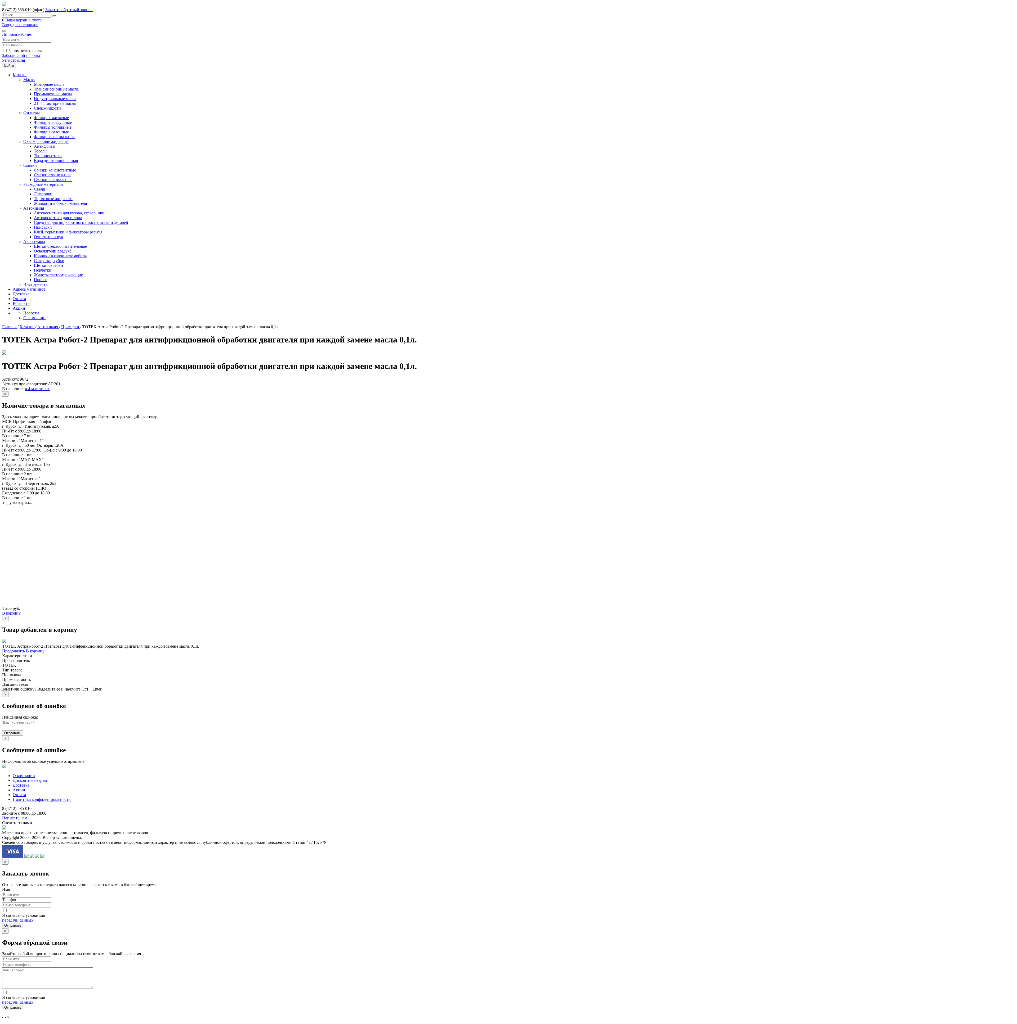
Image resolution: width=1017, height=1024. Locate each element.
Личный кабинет (17, 34)
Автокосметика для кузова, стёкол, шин (70, 213)
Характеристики (17, 655)
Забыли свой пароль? (21, 55)
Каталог (20, 75)
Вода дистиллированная (56, 160)
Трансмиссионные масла (56, 89)
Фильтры (31, 113)
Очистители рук (48, 236)
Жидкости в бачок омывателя (60, 203)
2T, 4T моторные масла (55, 103)
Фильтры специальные (54, 136)
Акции (19, 308)
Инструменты (35, 284)
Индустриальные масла (55, 98)
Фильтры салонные (51, 132)
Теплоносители (48, 156)
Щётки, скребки (48, 265)
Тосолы (40, 151)
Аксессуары (34, 241)
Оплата (19, 298)
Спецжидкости (47, 108)
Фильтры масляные (51, 117)
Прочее (40, 279)
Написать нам (14, 818)
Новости (31, 313)
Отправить (12, 733)
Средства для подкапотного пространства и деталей (81, 222)
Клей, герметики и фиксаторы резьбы (68, 232)
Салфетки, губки (49, 260)
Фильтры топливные (53, 127)
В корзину (11, 613)
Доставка (21, 294)
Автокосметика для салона (58, 217)
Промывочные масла (53, 94)
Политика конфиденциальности (42, 799)
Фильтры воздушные (53, 122)
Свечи (39, 189)
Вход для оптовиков (20, 24)
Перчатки (42, 270)
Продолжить (13, 651)
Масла (29, 79)
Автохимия (33, 208)
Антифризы (44, 146)
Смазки (30, 165)
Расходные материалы (43, 184)
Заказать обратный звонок (69, 9)
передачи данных (17, 920)
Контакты (21, 303)
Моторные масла (49, 84)
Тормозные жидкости (53, 198)
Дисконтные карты (30, 780)
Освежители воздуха (53, 251)
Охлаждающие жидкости (46, 141)
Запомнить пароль (25, 50)
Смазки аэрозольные (52, 175)
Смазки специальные (53, 179)
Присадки (43, 227)
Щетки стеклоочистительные (60, 246)
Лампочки (43, 194)
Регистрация (13, 60)
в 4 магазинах (37, 388)
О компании (34, 317)
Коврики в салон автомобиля (60, 256)
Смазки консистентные (55, 170)
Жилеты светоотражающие (58, 275)
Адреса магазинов (29, 289)
